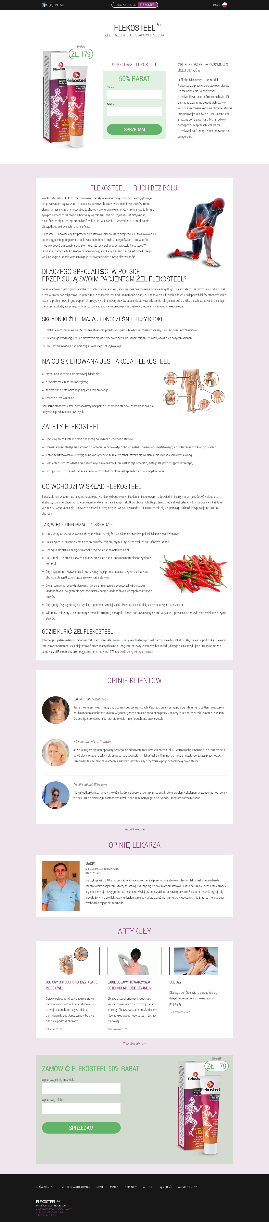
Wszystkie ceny (187, 1187)
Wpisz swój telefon (53, 1099)
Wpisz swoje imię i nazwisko (58, 1079)
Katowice (105, 741)
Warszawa (100, 784)
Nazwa (110, 87)
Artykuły (131, 1187)
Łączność (165, 1187)
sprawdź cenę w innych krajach (135, 651)
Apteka (147, 1187)
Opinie (100, 1187)
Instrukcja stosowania (75, 1187)
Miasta (114, 1187)
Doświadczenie (45, 1187)
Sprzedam (134, 129)
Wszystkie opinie (135, 829)
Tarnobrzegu (99, 699)
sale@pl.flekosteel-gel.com (51, 1205)
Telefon (111, 104)
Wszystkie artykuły (134, 1043)
